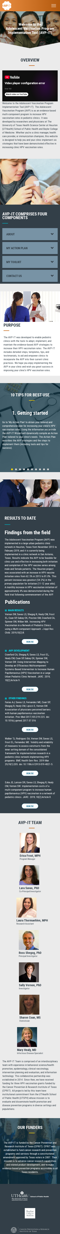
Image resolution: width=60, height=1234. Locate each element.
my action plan (16, 248)
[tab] (30, 234)
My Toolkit (13, 262)
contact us (14, 276)
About (10, 234)
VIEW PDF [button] (30, 642)
